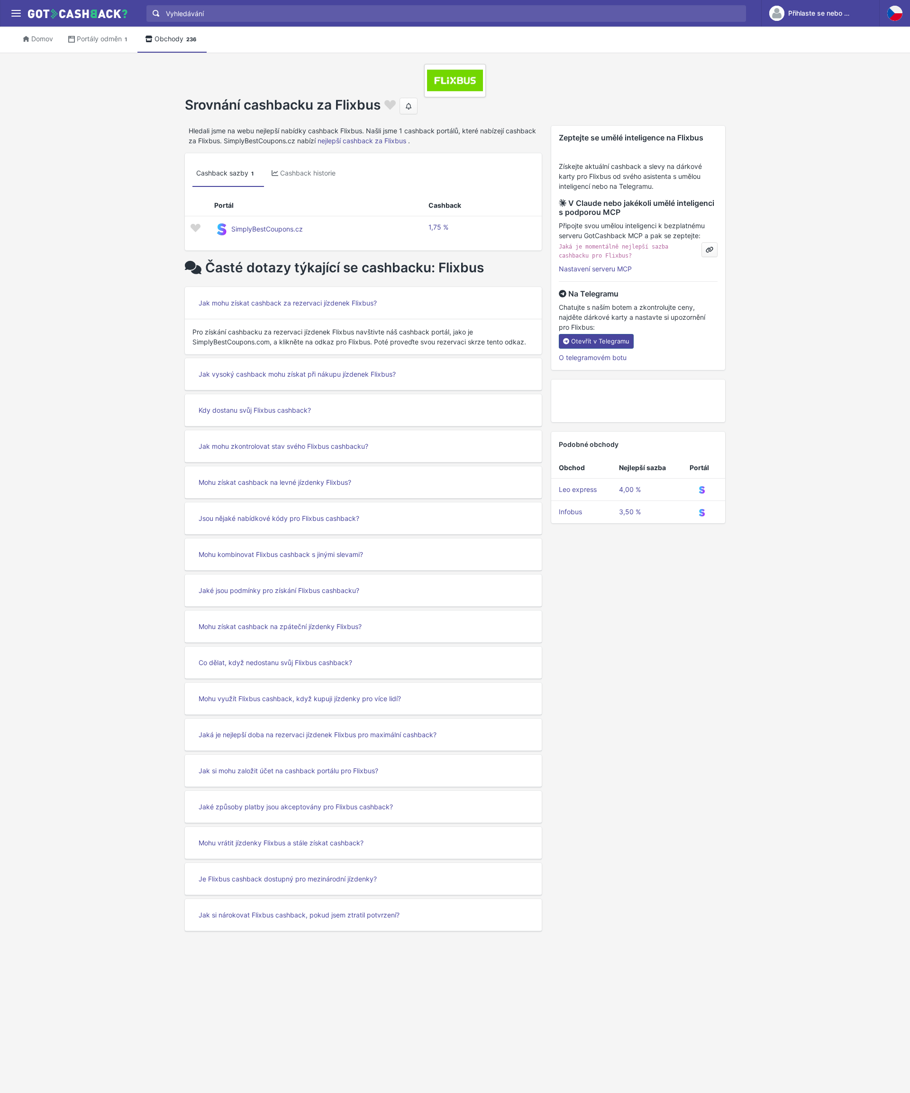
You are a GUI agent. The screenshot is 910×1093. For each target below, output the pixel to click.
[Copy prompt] (709, 249)
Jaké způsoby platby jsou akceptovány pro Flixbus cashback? (296, 807)
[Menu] (16, 13)
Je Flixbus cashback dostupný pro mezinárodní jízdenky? (288, 879)
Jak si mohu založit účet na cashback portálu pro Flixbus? (288, 771)
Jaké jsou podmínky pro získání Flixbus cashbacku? (279, 590)
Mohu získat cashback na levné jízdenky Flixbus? (275, 482)
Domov (42, 39)
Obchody (175, 39)
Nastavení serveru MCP (595, 269)
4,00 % (630, 489)
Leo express (578, 489)
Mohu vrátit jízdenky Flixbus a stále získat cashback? (281, 843)
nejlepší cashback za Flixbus (362, 141)
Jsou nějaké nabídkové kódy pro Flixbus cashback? (279, 518)
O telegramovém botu (593, 357)
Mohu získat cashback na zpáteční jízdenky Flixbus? (280, 626)
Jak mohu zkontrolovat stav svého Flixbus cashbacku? (283, 446)
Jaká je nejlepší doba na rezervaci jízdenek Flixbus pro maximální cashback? (318, 735)
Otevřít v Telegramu (600, 341)
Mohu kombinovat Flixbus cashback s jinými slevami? (281, 554)
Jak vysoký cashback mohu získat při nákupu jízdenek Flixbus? (297, 374)
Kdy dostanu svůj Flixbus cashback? (255, 410)
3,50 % (630, 512)
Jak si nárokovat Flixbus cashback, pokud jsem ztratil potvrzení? (299, 915)
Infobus (570, 512)
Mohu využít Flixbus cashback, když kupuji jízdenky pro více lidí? (300, 699)
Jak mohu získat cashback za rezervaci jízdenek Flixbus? (288, 303)
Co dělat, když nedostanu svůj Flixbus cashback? (275, 662)
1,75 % (438, 227)
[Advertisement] (638, 401)
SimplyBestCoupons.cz (267, 229)
